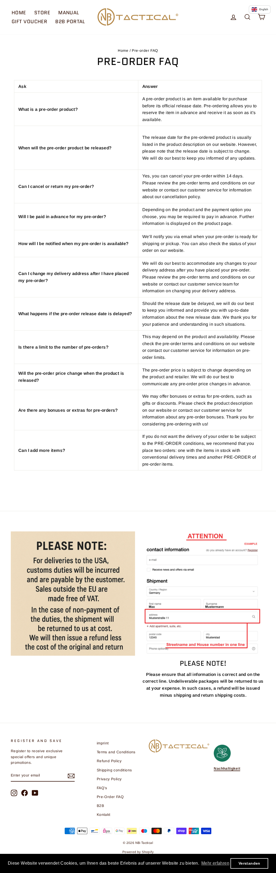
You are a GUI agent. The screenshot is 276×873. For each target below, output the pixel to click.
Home (19, 12)
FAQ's (102, 788)
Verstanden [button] (249, 863)
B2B (100, 806)
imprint (103, 743)
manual (68, 12)
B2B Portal (70, 21)
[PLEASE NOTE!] (203, 593)
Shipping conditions (114, 770)
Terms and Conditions (116, 752)
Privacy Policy (109, 779)
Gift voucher (29, 21)
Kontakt (104, 815)
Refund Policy (109, 761)
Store (42, 12)
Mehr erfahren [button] (215, 863)
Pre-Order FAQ (110, 797)
